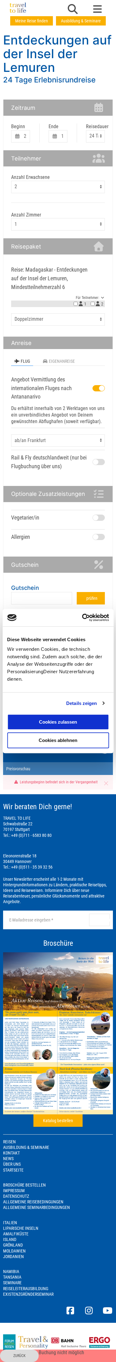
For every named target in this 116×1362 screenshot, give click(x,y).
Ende (53, 126)
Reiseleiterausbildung (25, 1288)
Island (9, 1239)
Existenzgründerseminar (28, 1294)
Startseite (13, 1170)
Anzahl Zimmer (26, 215)
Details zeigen (81, 703)
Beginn (18, 126)
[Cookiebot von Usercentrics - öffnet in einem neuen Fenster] (82, 617)
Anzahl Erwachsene (30, 177)
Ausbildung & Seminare (81, 20)
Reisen (9, 1141)
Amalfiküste (15, 1233)
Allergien (20, 537)
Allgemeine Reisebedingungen (33, 1201)
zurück (19, 1356)
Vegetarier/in (25, 517)
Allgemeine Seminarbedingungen (36, 1207)
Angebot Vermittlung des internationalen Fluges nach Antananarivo (41, 388)
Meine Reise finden (31, 20)
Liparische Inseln (20, 1228)
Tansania (12, 1277)
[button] (72, 9)
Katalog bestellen (58, 1120)
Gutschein (25, 587)
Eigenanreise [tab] (62, 361)
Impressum (14, 1190)
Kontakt (11, 1152)
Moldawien (14, 1250)
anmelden (102, 919)
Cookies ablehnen (58, 740)
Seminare (12, 1282)
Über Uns (12, 1164)
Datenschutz (16, 1196)
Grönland (13, 1245)
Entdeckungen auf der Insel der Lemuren (57, 53)
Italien (10, 1222)
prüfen (91, 598)
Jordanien (13, 1256)
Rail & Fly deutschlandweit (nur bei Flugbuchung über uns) (49, 461)
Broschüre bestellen (24, 1184)
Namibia (11, 1271)
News (8, 1158)
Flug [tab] (25, 361)
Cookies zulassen (58, 722)
